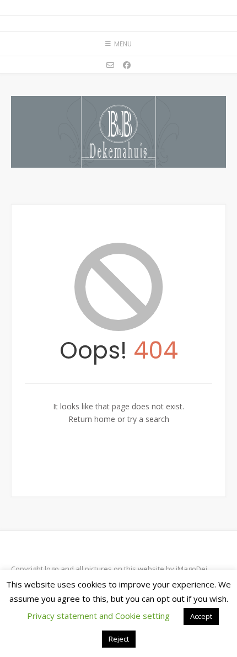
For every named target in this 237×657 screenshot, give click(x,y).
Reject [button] (119, 639)
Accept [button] (201, 616)
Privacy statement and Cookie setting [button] (98, 615)
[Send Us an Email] (110, 65)
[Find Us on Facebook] (126, 65)
